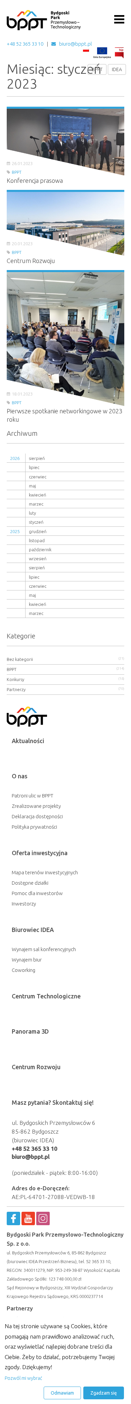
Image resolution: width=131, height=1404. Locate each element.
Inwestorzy (24, 903)
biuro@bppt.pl (75, 44)
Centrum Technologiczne (46, 996)
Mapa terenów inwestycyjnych (45, 872)
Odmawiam (62, 1393)
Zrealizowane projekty (36, 806)
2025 (14, 531)
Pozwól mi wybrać (23, 1378)
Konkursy (15, 679)
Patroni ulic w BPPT (32, 795)
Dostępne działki (30, 883)
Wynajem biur (27, 960)
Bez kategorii (20, 659)
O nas (20, 776)
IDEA (117, 69)
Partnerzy (16, 689)
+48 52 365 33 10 (25, 44)
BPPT (97, 69)
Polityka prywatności (34, 827)
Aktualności (28, 740)
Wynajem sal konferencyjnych (44, 949)
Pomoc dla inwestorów (37, 893)
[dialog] (65, 1360)
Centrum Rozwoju (36, 1066)
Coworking (23, 970)
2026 (14, 458)
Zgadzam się (103, 1393)
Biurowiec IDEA (33, 929)
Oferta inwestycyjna (40, 852)
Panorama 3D (30, 1031)
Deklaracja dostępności (37, 816)
